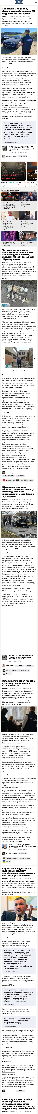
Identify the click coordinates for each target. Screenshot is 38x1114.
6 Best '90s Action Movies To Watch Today (27, 204)
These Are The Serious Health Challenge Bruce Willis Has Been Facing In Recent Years (8, 225)
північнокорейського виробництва (15, 427)
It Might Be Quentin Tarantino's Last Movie (27, 243)
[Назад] (3, 359)
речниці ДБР (14, 932)
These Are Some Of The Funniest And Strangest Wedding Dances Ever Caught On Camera (9, 206)
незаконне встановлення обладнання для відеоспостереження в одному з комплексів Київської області (18, 1069)
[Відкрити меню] (35, 2)
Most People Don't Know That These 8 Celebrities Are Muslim (27, 224)
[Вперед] (35, 359)
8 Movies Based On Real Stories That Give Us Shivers (10, 243)
